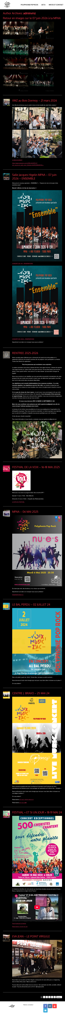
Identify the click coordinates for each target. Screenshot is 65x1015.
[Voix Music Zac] (7, 4)
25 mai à (22, 802)
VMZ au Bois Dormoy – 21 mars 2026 (34, 100)
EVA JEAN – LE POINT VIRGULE (31, 936)
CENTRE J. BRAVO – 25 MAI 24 (30, 693)
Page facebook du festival (19, 923)
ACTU (43, 5)
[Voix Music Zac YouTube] (54, 1006)
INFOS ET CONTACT (56, 5)
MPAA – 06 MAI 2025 (25, 511)
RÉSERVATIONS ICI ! (18, 595)
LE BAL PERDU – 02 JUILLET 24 (31, 604)
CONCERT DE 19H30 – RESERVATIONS (23, 339)
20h (26, 802)
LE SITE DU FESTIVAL (18, 502)
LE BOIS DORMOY (17, 160)
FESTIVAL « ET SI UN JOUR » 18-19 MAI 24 (37, 812)
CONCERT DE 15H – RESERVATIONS (22, 263)
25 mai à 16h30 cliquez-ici (27, 799)
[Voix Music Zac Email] (45, 1010)
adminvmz (29, 13)
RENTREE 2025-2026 (25, 353)
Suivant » (59, 997)
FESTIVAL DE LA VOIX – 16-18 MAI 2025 (36, 467)
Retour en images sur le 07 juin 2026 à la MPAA (32, 18)
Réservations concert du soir (20, 926)
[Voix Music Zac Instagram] (50, 1006)
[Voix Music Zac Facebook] (45, 1006)
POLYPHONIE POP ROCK (29, 5)
